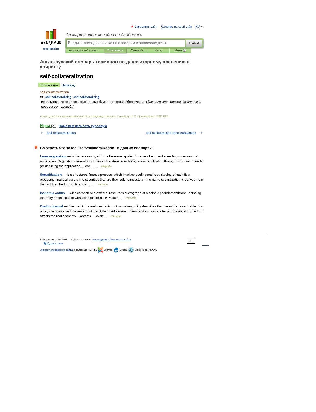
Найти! (194, 43)
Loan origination (53, 156)
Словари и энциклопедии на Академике (103, 34)
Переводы (137, 50)
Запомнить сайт (146, 26)
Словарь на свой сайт (176, 26)
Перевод (68, 85)
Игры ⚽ (180, 50)
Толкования (115, 50)
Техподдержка (100, 239)
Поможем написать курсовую (83, 126)
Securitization (51, 174)
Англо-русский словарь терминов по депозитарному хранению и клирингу (84, 50)
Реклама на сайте (120, 239)
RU (197, 26)
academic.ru (51, 48)
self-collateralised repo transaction (171, 132)
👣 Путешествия (53, 243)
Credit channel (51, 206)
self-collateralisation (61, 132)
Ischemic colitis (52, 193)
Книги (159, 50)
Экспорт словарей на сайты (56, 249)
